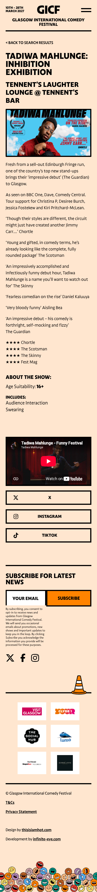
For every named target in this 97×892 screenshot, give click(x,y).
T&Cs (10, 802)
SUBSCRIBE (69, 598)
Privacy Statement (21, 811)
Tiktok (49, 535)
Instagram (50, 516)
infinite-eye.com (47, 839)
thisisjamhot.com (36, 830)
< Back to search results (29, 42)
